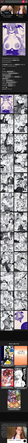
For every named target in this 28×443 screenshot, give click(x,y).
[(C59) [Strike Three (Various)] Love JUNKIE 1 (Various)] (14, 399)
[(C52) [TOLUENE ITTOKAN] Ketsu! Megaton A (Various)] (7, 355)
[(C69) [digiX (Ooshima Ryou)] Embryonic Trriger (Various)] (7, 377)
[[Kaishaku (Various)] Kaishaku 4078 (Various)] (20, 355)
